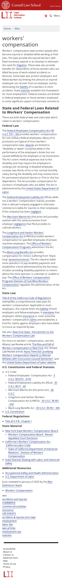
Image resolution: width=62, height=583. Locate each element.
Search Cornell (55, 6)
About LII (7, 551)
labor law (7, 524)
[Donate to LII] (46, 15)
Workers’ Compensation (19, 490)
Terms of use (9, 564)
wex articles (8, 528)
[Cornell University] (6, 4)
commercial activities (14, 506)
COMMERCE (8, 502)
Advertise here (10, 558)
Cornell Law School (25, 4)
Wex (17, 28)
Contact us (8, 555)
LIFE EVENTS (9, 513)
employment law (11, 531)
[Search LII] (51, 15)
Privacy (6, 567)
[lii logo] (13, 15)
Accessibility (9, 548)
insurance (8, 510)
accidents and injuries (14, 499)
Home (7, 28)
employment (9, 521)
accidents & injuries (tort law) (18, 517)
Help (5, 561)
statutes (7, 535)
